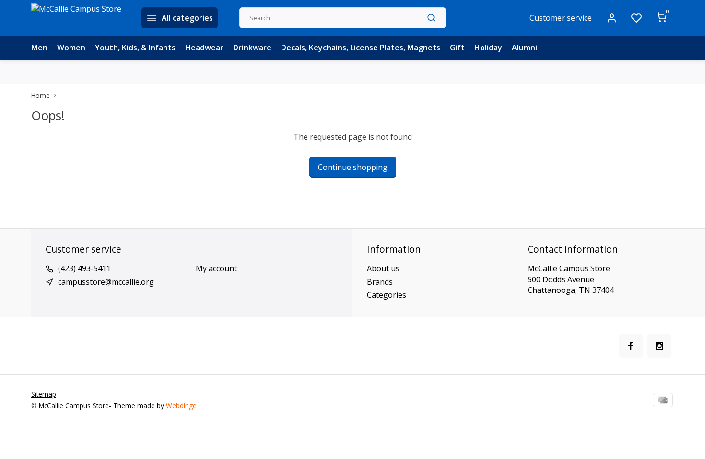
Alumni (524, 47)
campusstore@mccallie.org (106, 282)
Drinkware (252, 47)
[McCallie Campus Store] (79, 17)
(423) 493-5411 (84, 268)
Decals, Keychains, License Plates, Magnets (360, 47)
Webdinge (181, 405)
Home (40, 95)
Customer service (560, 17)
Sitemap (43, 394)
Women (71, 47)
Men (39, 47)
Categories (386, 295)
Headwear (204, 47)
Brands (380, 282)
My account (216, 268)
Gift (457, 47)
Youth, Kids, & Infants (135, 47)
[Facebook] (631, 346)
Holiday (488, 47)
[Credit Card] (663, 400)
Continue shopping (353, 167)
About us (383, 268)
